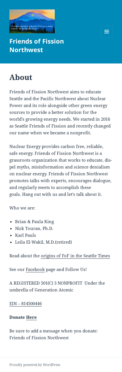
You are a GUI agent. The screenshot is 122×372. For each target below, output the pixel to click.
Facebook (35, 269)
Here (31, 317)
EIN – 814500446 (25, 303)
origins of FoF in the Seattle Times (75, 255)
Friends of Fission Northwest (36, 45)
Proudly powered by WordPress (34, 364)
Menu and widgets (107, 37)
